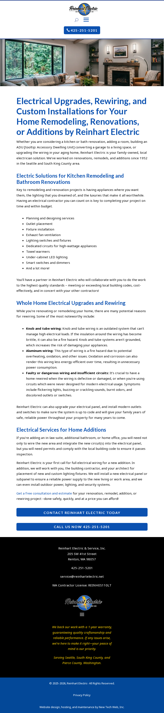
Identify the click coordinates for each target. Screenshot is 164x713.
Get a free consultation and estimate (44, 493)
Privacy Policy (82, 695)
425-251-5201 (84, 30)
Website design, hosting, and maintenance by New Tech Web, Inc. (82, 707)
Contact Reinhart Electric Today (82, 513)
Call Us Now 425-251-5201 (82, 527)
